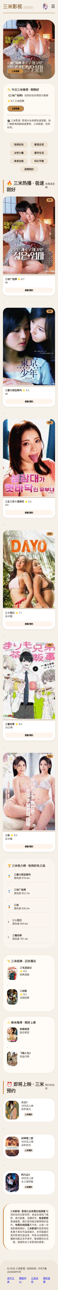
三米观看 (15, 71)
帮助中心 (22, 1280)
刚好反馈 (46, 1280)
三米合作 (34, 1280)
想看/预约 (29, 290)
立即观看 (15, 109)
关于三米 (10, 1280)
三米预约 (28, 1114)
